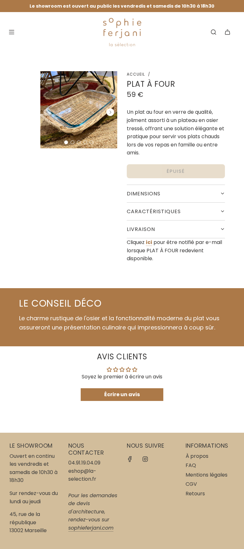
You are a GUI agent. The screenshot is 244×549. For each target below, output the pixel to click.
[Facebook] (130, 459)
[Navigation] (11, 32)
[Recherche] (213, 32)
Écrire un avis (122, 394)
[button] (66, 142)
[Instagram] (145, 459)
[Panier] (227, 32)
